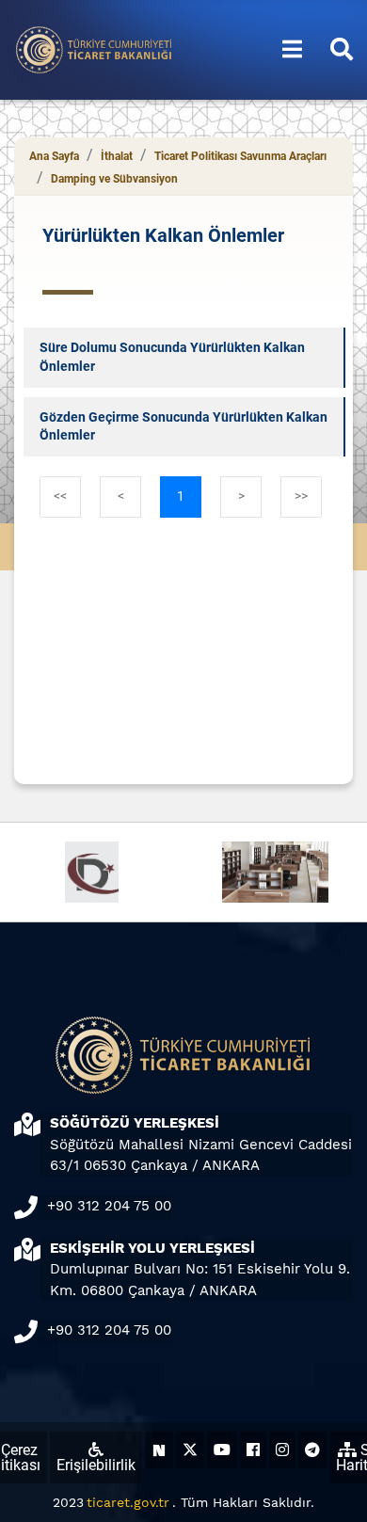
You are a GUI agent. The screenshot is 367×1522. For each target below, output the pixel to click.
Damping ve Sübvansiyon (114, 178)
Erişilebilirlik (96, 1465)
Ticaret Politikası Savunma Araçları (240, 156)
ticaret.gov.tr (128, 1502)
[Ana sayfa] (94, 48)
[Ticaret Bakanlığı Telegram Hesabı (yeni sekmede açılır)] (312, 1450)
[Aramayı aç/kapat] (341, 50)
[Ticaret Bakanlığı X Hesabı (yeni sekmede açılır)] (190, 1450)
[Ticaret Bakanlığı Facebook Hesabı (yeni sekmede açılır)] (253, 1450)
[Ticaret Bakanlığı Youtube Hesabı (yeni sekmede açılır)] (222, 1450)
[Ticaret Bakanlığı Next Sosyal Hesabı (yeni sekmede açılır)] (159, 1450)
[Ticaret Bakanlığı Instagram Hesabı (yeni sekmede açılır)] (282, 1450)
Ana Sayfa (54, 156)
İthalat (117, 156)
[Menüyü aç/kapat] (292, 50)
